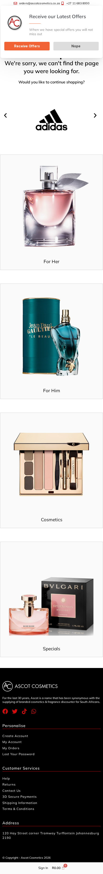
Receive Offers (27, 46)
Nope (75, 46)
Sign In (43, 868)
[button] (6, 116)
